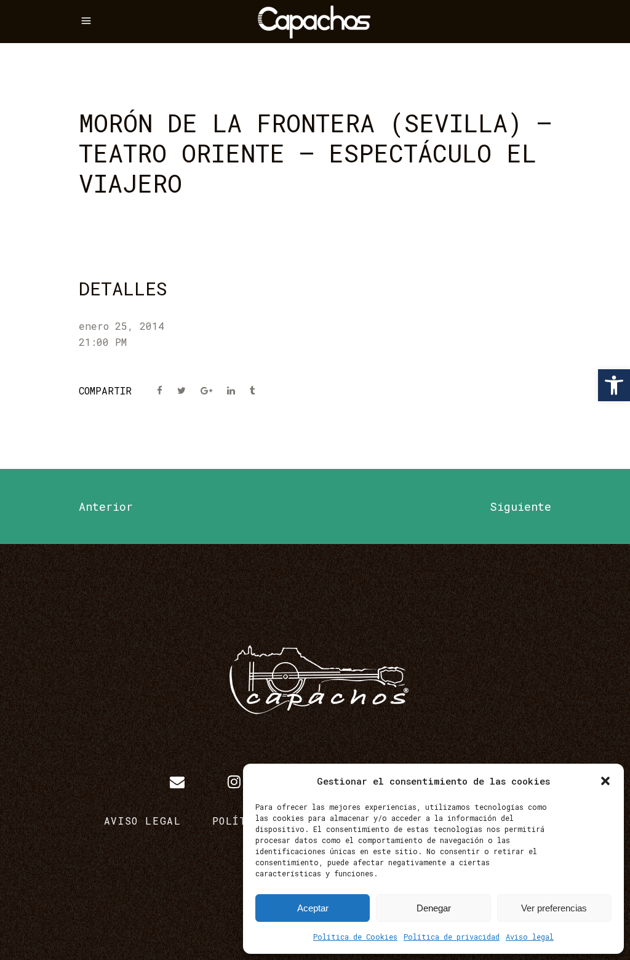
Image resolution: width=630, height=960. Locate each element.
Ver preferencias (554, 908)
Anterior (106, 506)
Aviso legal (530, 937)
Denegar (434, 908)
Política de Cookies (355, 937)
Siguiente (520, 506)
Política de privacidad (452, 937)
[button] (614, 385)
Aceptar (313, 908)
